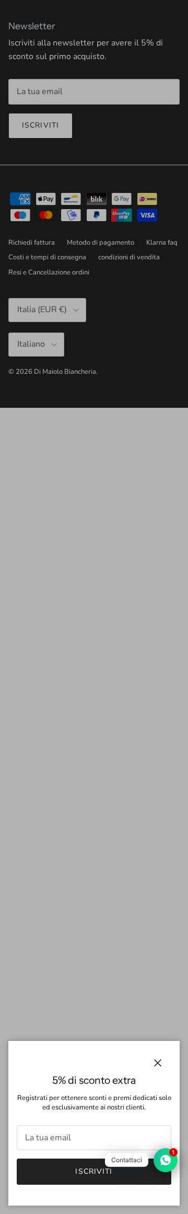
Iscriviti (93, 1171)
